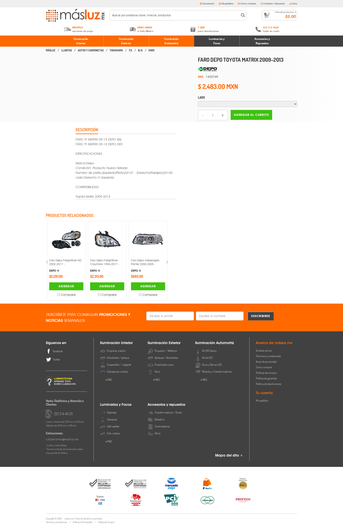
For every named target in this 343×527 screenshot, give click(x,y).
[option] (66, 261)
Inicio (294, 3)
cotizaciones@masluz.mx (62, 439)
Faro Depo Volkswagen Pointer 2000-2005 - (145, 265)
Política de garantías (266, 378)
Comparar (68, 295)
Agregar (66, 286)
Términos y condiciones (268, 356)
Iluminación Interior (81, 41)
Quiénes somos (264, 350)
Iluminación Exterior (126, 41)
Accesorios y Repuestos (262, 41)
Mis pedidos (227, 3)
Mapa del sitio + (229, 455)
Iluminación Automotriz (171, 41)
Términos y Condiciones (56, 522)
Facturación (208, 3)
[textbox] (175, 15)
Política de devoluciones (268, 384)
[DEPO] (247, 69)
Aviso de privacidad (266, 361)
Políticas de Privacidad (82, 522)
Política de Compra (106, 522)
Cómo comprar (248, 3)
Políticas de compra (266, 372)
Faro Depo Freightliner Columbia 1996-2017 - (104, 265)
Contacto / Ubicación (274, 3)
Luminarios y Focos (216, 41)
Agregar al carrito (251, 115)
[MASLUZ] (50, 50)
